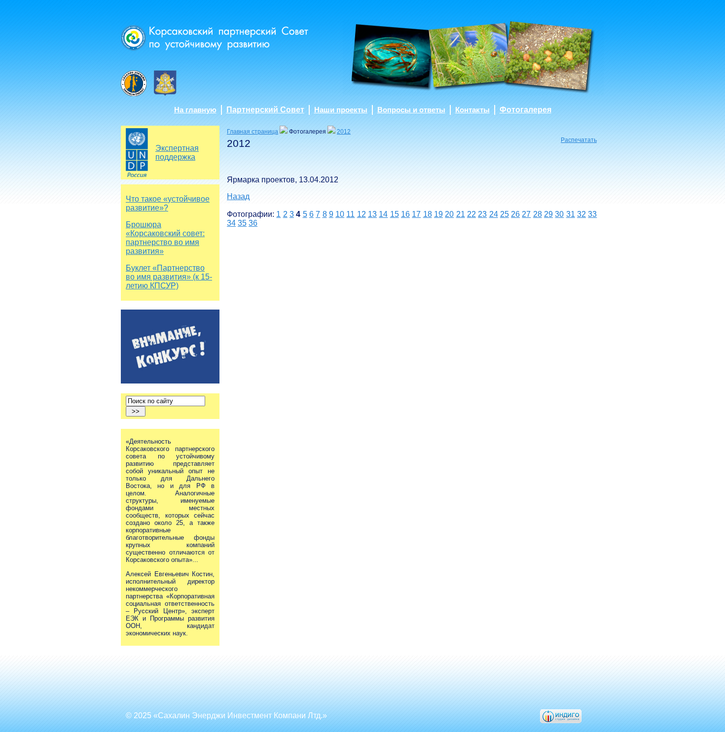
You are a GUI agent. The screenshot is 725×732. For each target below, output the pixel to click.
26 (515, 214)
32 (581, 214)
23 (482, 214)
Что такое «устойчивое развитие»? (168, 203)
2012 (344, 131)
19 (438, 214)
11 (350, 214)
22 (471, 214)
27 (526, 214)
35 (242, 223)
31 (570, 214)
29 (548, 214)
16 (405, 214)
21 (460, 214)
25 (504, 214)
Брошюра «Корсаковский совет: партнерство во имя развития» (165, 237)
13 (372, 214)
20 (449, 214)
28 (537, 214)
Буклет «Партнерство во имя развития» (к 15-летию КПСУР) (169, 277)
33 (592, 214)
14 (383, 214)
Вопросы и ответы (411, 110)
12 (361, 214)
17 (416, 214)
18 (427, 214)
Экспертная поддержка (177, 152)
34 (231, 223)
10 (339, 214)
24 (493, 214)
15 (394, 214)
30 (559, 214)
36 (253, 223)
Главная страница (252, 131)
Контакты (472, 110)
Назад (238, 196)
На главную (195, 110)
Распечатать (579, 140)
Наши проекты (340, 110)
